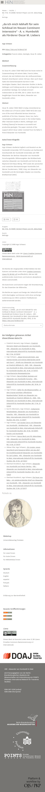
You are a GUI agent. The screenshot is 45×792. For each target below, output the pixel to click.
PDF (16, 219)
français (6, 583)
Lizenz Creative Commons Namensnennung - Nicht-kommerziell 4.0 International (22, 256)
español (6, 579)
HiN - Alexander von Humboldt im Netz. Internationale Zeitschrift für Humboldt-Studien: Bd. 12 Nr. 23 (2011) (24, 485)
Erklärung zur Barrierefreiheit (14, 596)
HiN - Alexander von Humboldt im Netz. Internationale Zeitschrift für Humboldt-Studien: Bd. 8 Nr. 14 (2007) (23, 417)
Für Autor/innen (9, 556)
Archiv (11, 11)
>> (10, 493)
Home (4, 11)
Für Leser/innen (9, 553)
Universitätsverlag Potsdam (13, 540)
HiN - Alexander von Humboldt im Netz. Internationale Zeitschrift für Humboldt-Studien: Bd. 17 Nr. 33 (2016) (24, 351)
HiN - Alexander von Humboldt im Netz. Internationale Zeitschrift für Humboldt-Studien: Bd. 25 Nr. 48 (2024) (24, 458)
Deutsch (6, 573)
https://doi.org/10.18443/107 (16, 50)
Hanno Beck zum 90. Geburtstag (29, 436)
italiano (6, 586)
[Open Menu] (2, 2)
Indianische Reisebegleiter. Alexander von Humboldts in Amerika (23, 411)
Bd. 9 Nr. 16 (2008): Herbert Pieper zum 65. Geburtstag (22, 13)
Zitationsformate (9, 325)
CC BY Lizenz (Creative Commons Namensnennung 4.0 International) (21, 642)
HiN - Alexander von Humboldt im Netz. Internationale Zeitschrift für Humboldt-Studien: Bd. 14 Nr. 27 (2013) (24, 442)
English (6, 576)
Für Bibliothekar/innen (11, 560)
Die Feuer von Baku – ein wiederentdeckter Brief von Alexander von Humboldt (25, 480)
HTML (7, 219)
